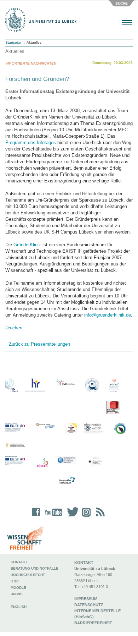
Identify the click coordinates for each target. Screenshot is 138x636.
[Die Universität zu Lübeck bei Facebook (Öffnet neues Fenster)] (36, 517)
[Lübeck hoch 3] (42, 463)
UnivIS (17, 594)
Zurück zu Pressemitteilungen (39, 344)
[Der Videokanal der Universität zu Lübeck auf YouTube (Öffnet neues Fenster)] (52, 517)
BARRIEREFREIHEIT (93, 623)
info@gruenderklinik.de (107, 315)
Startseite (13, 42)
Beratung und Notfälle (34, 568)
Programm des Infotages (30, 142)
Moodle (18, 588)
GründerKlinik (27, 244)
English (19, 607)
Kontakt (19, 562)
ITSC (15, 581)
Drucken (13, 327)
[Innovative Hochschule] (66, 481)
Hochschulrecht (28, 575)
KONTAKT (83, 562)
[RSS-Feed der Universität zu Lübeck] (99, 517)
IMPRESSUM (85, 599)
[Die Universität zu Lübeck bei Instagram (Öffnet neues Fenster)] (85, 517)
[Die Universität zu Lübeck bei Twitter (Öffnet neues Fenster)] (71, 517)
